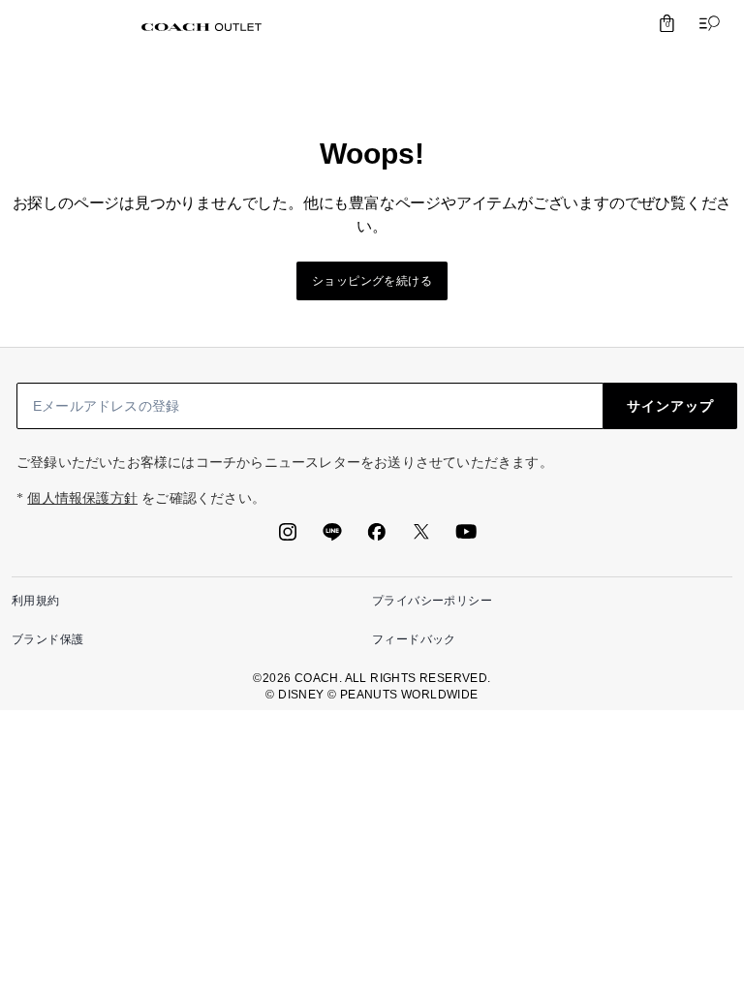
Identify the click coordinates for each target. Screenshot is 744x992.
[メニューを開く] (705, 23)
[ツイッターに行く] (421, 537)
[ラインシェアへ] (332, 537)
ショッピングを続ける (372, 281)
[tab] (201, 27)
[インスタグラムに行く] (287, 537)
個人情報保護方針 (82, 498)
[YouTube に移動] (466, 537)
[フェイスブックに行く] (376, 537)
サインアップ (670, 406)
